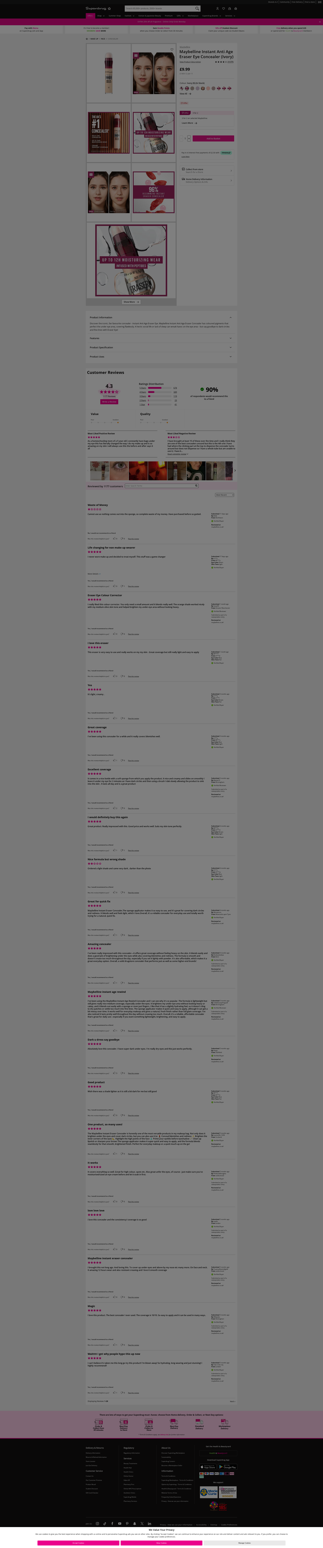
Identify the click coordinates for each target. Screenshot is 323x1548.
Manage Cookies (244, 1543)
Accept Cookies (78, 1543)
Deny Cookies (161, 1543)
